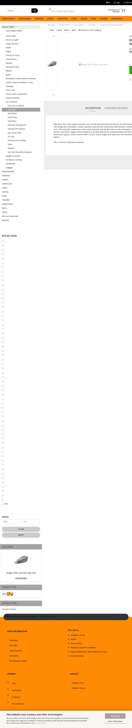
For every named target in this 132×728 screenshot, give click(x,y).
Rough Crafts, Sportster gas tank (21, 573)
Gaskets (9, 63)
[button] (53, 36)
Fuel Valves (12, 113)
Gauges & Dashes (13, 156)
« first (51, 30)
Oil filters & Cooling (14, 160)
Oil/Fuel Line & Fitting (17, 140)
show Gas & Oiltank (16, 106)
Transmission (11, 59)
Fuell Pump (12, 117)
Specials (5, 220)
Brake (8, 75)
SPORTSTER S (117, 19)
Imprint (73, 639)
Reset (21, 535)
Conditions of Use (78, 635)
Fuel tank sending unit (17, 125)
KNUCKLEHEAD (25, 19)
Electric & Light (12, 40)
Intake (8, 48)
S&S (6, 504)
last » (74, 30)
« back (59, 30)
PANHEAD (39, 19)
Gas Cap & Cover (14, 133)
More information (115, 721)
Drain (10, 144)
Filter (21, 529)
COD (14, 684)
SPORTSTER (63, 19)
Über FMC (13, 645)
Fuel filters (12, 121)
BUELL (4, 208)
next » (66, 30)
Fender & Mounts (13, 98)
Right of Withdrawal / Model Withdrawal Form (89, 652)
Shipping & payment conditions (83, 647)
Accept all (115, 716)
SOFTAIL (84, 19)
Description (93, 108)
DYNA (93, 19)
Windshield (10, 164)
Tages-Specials (15, 651)
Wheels (9, 71)
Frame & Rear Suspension (16, 94)
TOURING (103, 19)
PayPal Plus (17, 690)
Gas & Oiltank (11, 102)
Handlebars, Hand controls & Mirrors (21, 79)
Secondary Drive (12, 67)
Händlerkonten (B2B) (17, 661)
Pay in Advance (18, 704)
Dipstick (11, 148)
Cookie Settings (77, 656)
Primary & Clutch (13, 55)
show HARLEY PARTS (14, 31)
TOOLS (4, 212)
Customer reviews (116, 108)
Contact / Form (78, 683)
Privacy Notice (40, 723)
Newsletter (13, 640)
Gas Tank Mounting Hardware (20, 152)
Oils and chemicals (10, 216)
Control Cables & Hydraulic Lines (19, 82)
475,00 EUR (21, 578)
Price (5, 517)
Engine (8, 51)
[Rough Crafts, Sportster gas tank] (93, 64)
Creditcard (16, 697)
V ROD (74, 19)
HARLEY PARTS (8, 19)
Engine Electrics (12, 44)
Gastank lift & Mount (16, 129)
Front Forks (10, 90)
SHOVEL (50, 19)
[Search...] (34, 10)
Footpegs (9, 86)
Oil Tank (11, 137)
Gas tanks (12, 109)
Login (117, 2)
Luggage (9, 168)
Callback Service (78, 688)
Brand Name (9, 236)
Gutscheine (14, 656)
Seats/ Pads (11, 36)
